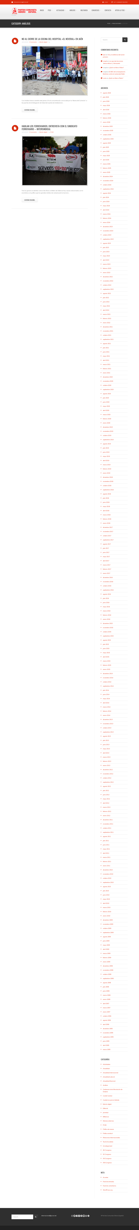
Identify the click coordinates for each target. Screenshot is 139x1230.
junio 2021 (106, 352)
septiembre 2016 (108, 590)
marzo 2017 (106, 565)
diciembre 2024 (108, 176)
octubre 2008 (107, 974)
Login (106, 2)
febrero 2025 (107, 168)
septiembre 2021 (108, 339)
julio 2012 (106, 790)
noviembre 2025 (108, 130)
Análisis (73, 10)
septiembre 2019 (108, 439)
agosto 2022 (107, 293)
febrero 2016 (107, 615)
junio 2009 (106, 941)
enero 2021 (106, 373)
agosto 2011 (107, 836)
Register (125, 2)
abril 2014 (106, 703)
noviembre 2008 (108, 970)
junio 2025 (106, 151)
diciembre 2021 (108, 327)
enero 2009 (106, 962)
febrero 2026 (107, 118)
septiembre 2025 (108, 139)
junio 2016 (106, 602)
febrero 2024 (107, 218)
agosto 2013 (107, 736)
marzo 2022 (106, 314)
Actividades (106, 1064)
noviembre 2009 (108, 924)
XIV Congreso (107, 1150)
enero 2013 (106, 765)
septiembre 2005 (108, 1037)
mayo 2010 (106, 899)
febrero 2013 (107, 761)
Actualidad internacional (110, 1073)
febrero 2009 (107, 957)
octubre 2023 (107, 235)
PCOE (49, 10)
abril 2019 (106, 460)
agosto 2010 (107, 886)
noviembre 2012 (108, 774)
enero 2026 (106, 122)
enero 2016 (106, 619)
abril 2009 (106, 949)
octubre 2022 (107, 285)
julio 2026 (106, 97)
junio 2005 (106, 1041)
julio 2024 (106, 197)
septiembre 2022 (108, 289)
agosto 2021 (107, 343)
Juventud (105, 1112)
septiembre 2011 (108, 832)
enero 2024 (106, 222)
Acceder (105, 1177)
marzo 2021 (106, 364)
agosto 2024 (107, 193)
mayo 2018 (106, 506)
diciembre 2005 (108, 1028)
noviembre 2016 (108, 581)
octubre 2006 (107, 1016)
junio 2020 (106, 402)
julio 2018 (106, 498)
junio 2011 (106, 845)
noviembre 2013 (108, 723)
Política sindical (108, 1133)
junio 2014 (106, 694)
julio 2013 (106, 740)
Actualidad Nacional (109, 1081)
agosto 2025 (107, 143)
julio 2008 (106, 987)
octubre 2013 (107, 728)
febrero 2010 (107, 911)
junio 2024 (106, 201)
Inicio (42, 10)
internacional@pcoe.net (48, 1215)
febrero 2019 (107, 469)
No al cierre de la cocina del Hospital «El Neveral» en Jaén (52, 39)
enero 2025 (106, 172)
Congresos (96, 10)
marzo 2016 (106, 611)
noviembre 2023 (108, 231)
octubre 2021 (107, 335)
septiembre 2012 (108, 782)
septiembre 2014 (108, 686)
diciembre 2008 (108, 966)
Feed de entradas (108, 1181)
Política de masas (108, 1129)
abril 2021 (106, 360)
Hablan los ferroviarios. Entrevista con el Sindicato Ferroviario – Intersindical (49, 127)
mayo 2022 (106, 306)
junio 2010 (106, 895)
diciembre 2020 (108, 377)
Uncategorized (107, 1146)
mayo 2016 (106, 607)
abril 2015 (106, 657)
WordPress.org (107, 1190)
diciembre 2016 (108, 577)
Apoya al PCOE (120, 10)
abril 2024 (106, 210)
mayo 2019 (106, 456)
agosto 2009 (107, 937)
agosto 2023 (107, 243)
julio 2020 (106, 398)
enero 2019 (106, 473)
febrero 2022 (107, 318)
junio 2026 (106, 101)
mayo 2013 (106, 749)
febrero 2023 (107, 268)
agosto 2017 (107, 544)
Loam (104, 78)
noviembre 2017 (108, 531)
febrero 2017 (107, 569)
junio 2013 (106, 744)
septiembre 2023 (108, 239)
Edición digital (43, 42)
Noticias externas (108, 1121)
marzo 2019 (106, 464)
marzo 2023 (106, 264)
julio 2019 (106, 448)
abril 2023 (106, 260)
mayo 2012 (106, 799)
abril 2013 (106, 753)
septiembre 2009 (108, 932)
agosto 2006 (107, 1020)
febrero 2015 (107, 665)
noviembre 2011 (108, 824)
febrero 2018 (107, 519)
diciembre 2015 (108, 623)
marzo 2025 (106, 164)
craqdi (105, 61)
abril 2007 (106, 1003)
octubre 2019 (107, 435)
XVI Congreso (107, 1158)
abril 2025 (106, 160)
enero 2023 (106, 272)
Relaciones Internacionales (111, 1137)
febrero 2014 (107, 711)
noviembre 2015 (108, 627)
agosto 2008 (107, 982)
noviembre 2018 (108, 481)
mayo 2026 (106, 105)
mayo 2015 (106, 652)
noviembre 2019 (108, 431)
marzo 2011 (106, 857)
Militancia (84, 10)
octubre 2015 (107, 632)
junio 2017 (106, 552)
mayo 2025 (106, 155)
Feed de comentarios (109, 1186)
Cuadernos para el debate (111, 1100)
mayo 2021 (106, 356)
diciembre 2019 (108, 427)
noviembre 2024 (108, 180)
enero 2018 (106, 523)
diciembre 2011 (108, 820)
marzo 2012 (106, 807)
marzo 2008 (106, 995)
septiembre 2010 (108, 882)
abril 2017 (106, 561)
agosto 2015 (107, 640)
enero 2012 (106, 815)
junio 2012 (106, 794)
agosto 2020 (107, 393)
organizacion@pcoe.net (21, 2)
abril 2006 (106, 1024)
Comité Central (107, 1096)
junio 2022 (106, 302)
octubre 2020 (107, 385)
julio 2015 (106, 644)
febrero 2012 (107, 811)
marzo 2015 (106, 661)
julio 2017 (106, 548)
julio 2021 (106, 348)
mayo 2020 (106, 406)
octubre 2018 (107, 485)
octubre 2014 (107, 682)
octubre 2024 (107, 185)
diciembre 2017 (108, 527)
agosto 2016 (107, 594)
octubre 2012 (107, 778)
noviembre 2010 (108, 874)
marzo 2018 (106, 515)
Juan (104, 55)
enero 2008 (106, 999)
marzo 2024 (106, 214)
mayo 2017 (106, 556)
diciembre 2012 (108, 769)
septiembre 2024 (108, 189)
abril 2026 (106, 109)
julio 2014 (106, 690)
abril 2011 (106, 853)
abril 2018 (106, 510)
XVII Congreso (107, 1162)
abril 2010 (106, 903)
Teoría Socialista (108, 1142)
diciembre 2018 (108, 477)
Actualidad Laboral (109, 1077)
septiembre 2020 (108, 389)
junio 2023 (106, 251)
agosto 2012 (107, 786)
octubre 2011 (107, 828)
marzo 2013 (106, 757)
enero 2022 (106, 322)
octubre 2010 (107, 878)
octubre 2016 (107, 586)
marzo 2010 (106, 907)
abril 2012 (106, 803)
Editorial (105, 1108)
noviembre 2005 (108, 1033)
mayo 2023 (106, 256)
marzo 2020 (106, 414)
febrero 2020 (107, 419)
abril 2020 (106, 410)
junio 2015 (106, 648)
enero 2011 (106, 865)
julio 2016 (106, 598)
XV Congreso (107, 1154)
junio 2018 (106, 502)
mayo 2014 (106, 698)
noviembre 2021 (108, 331)
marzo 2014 (106, 707)
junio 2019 (106, 452)
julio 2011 (106, 840)
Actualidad (60, 10)
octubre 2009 (107, 928)
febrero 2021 (107, 368)
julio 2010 (106, 891)
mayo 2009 (106, 945)
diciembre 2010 (108, 870)
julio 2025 (106, 147)
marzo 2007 (106, 1008)
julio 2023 (106, 247)
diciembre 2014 (108, 673)
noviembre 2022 (108, 281)
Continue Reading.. (29, 110)
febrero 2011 (107, 861)
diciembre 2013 (108, 719)
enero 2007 (106, 1012)
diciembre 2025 (108, 126)
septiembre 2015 (108, 636)
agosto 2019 (107, 444)
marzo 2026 (106, 114)
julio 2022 (106, 297)
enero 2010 (106, 916)
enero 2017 (106, 573)
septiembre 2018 (108, 490)
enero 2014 (106, 715)
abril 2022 (106, 310)
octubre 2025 (107, 135)
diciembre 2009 (108, 920)
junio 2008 (106, 991)
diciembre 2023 (108, 226)
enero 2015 (106, 669)
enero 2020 (106, 423)
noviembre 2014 (108, 678)
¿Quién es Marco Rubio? (116, 67)
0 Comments (33, 42)
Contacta (108, 10)
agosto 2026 (107, 93)
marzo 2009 (106, 953)
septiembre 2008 (108, 978)
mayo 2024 (106, 206)
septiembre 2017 (108, 540)
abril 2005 (106, 1045)
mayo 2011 (106, 849)
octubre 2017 (107, 536)
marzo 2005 (106, 1049)
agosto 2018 (107, 494)
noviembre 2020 (108, 381)
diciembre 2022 (108, 277)
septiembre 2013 (108, 732)
